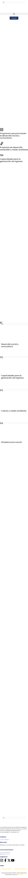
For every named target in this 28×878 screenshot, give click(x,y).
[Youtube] (12, 860)
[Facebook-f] (5, 860)
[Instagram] (1, 860)
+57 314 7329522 (4, 839)
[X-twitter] (9, 860)
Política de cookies (6, 869)
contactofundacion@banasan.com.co (5, 853)
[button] (14, 14)
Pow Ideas (20, 874)
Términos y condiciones (20, 869)
